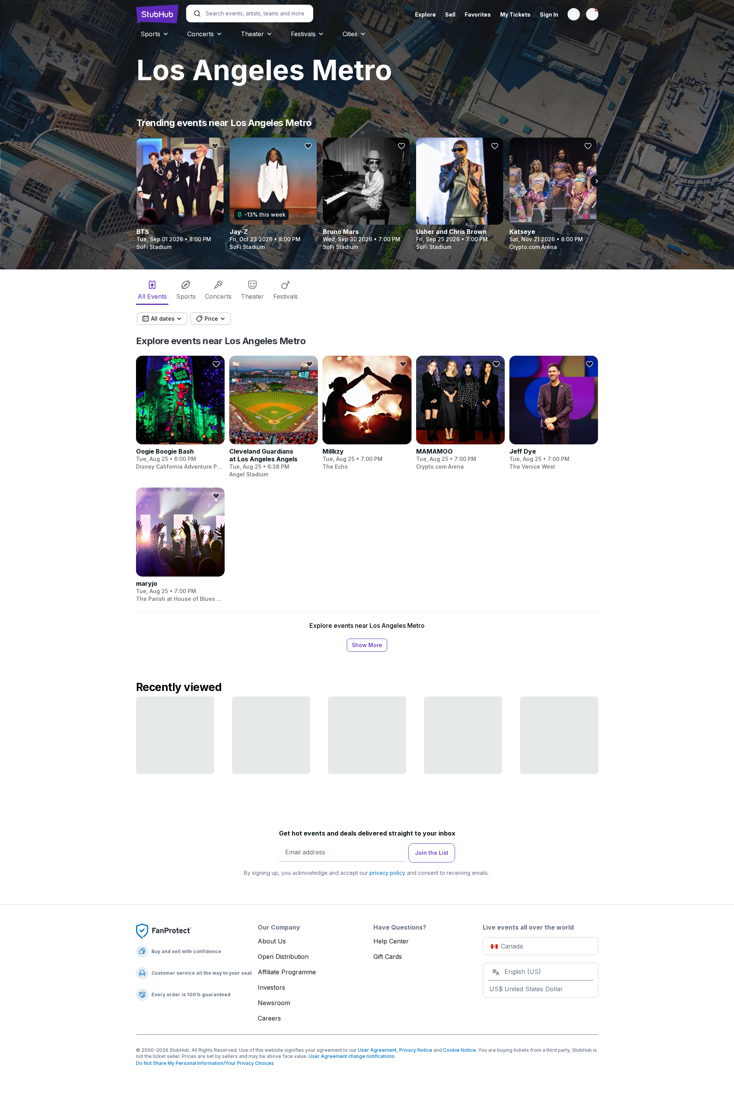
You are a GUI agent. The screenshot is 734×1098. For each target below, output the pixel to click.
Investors (271, 987)
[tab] (152, 292)
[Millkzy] (366, 413)
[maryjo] (180, 545)
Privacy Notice (415, 1050)
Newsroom (274, 1003)
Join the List (431, 852)
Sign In (549, 14)
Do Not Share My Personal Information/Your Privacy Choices (205, 1063)
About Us (272, 941)
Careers (269, 1018)
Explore (425, 14)
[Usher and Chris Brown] (459, 194)
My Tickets (515, 14)
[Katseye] (553, 194)
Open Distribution (283, 956)
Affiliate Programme (287, 972)
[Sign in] (574, 14)
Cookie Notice (459, 1050)
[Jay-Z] (273, 194)
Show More (367, 645)
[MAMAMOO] (460, 413)
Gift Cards (387, 956)
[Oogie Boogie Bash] (180, 413)
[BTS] (180, 194)
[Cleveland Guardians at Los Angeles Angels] (273, 417)
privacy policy (387, 872)
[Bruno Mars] (366, 194)
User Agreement (377, 1050)
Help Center (391, 941)
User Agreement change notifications (352, 1056)
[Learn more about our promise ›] (163, 931)
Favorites (478, 14)
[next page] (596, 181)
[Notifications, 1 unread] (592, 14)
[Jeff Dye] (553, 413)
